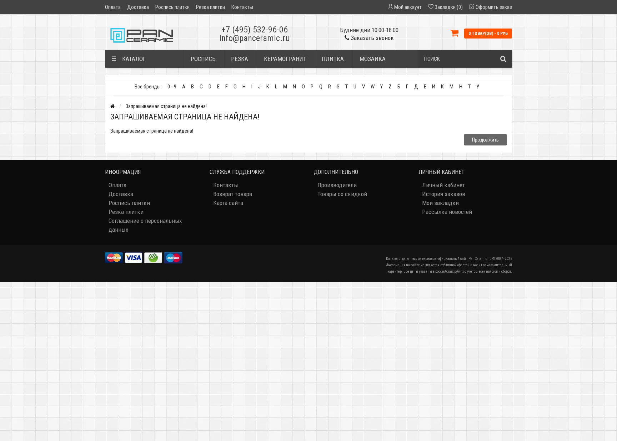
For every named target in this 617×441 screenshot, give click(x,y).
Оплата (113, 7)
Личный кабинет (443, 185)
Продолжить (485, 140)
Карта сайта (228, 202)
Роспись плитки (172, 7)
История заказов (443, 194)
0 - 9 (171, 86)
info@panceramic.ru (254, 38)
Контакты (242, 7)
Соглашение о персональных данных (145, 225)
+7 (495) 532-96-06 (254, 30)
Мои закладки (440, 202)
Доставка (138, 7)
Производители (337, 185)
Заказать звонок (371, 37)
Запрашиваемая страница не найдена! (166, 106)
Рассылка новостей (447, 211)
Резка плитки (210, 7)
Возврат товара (232, 194)
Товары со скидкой (342, 194)
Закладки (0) (449, 7)
